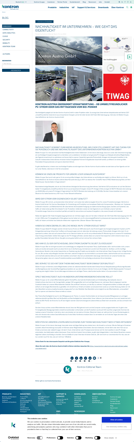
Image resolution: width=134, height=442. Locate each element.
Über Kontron (117, 7)
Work (58, 414)
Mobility (6, 43)
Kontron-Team (9, 46)
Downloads (103, 7)
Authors (6, 54)
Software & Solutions (9, 402)
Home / (4, 12)
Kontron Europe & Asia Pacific (62, 400)
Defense (23, 404)
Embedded (7, 26)
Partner (94, 398)
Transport (23, 411)
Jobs (100, 2)
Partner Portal (62, 2)
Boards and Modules (45, 402)
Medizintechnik (25, 410)
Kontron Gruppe (39, 2)
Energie (22, 406)
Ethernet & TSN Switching (43, 404)
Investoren (51, 2)
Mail (78, 371)
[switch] (60, 437)
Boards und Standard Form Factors (9, 397)
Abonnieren (16, 70)
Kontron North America (61, 403)
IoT (73, 7)
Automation (24, 397)
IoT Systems (42, 400)
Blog (84, 2)
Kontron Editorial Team (89, 367)
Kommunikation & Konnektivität (26, 401)
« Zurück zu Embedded (44, 21)
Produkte (52, 7)
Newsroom (92, 2)
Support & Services (86, 7)
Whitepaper (78, 400)
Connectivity (8, 29)
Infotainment (24, 408)
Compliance (96, 400)
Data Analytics (9, 33)
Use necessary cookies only (116, 427)
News (76, 414)
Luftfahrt (23, 398)
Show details (109, 438)
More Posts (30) (87, 371)
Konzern (95, 397)
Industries (64, 7)
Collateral (77, 397)
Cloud (5, 36)
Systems (5, 400)
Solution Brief (78, 406)
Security (6, 40)
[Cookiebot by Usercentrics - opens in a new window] (13, 437)
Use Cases (77, 398)
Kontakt (107, 2)
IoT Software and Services (43, 397)
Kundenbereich (75, 2)
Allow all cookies (116, 420)
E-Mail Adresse (7, 63)
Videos (76, 402)
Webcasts (77, 404)
